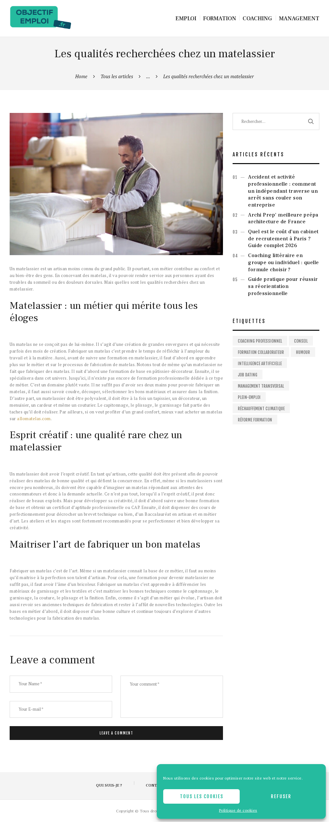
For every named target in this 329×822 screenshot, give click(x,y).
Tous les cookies (201, 796)
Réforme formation (255, 419)
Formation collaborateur (261, 352)
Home (81, 76)
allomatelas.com (34, 418)
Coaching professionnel (260, 341)
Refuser (281, 796)
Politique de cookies (238, 810)
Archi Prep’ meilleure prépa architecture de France (283, 218)
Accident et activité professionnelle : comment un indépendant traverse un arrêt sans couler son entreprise (283, 191)
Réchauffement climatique (261, 408)
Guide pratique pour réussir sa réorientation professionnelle (283, 286)
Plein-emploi (249, 397)
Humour (303, 352)
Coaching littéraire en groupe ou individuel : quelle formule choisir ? (283, 262)
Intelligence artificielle (260, 363)
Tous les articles (117, 76)
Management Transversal (261, 386)
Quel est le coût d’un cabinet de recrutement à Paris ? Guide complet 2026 (283, 238)
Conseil (301, 341)
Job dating (247, 374)
